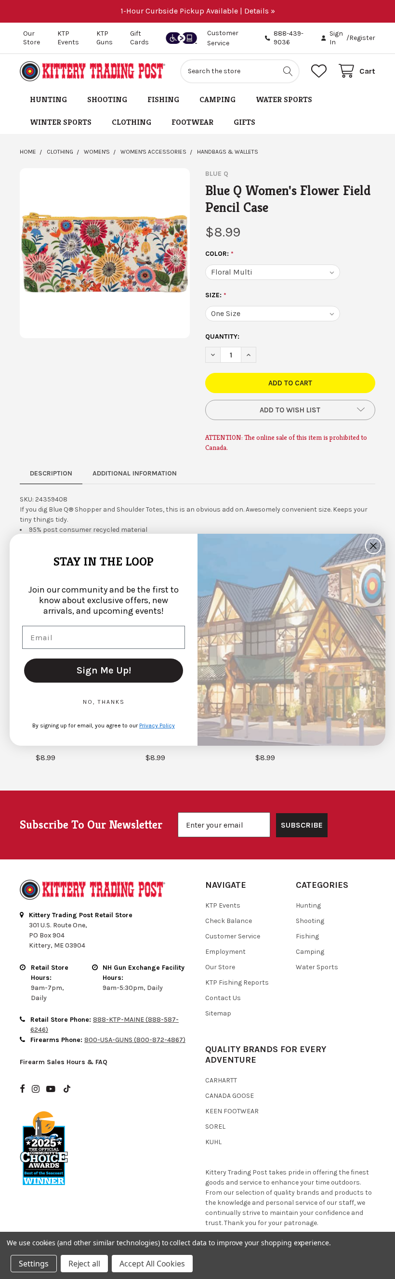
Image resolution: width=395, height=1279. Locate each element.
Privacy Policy (157, 725)
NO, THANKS (104, 702)
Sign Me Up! (104, 670)
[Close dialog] (373, 546)
